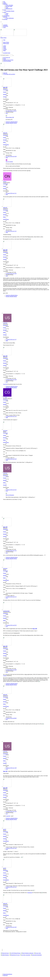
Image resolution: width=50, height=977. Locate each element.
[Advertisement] (11, 305)
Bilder (4, 142)
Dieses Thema (6, 42)
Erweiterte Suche (6, 52)
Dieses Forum (6, 43)
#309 (7, 460)
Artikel (4, 45)
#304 (7, 232)
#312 (7, 597)
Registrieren (5, 26)
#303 (7, 194)
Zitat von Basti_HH (10, 117)
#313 (7, 626)
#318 (7, 849)
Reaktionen (5, 89)
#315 (7, 719)
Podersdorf (30, 892)
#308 (7, 417)
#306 (7, 340)
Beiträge (5, 94)
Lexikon (5, 49)
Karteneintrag (6, 144)
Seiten (4, 50)
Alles (4, 39)
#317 (7, 813)
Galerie (4, 48)
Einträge (5, 96)
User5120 (5, 384)
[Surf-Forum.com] (14, 35)
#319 (7, 888)
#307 (7, 382)
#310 (7, 490)
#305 (7, 275)
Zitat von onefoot (9, 161)
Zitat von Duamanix (10, 495)
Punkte (4, 92)
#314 (7, 672)
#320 (7, 928)
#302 (7, 157)
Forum (4, 47)
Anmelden (5, 25)
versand (4, 675)
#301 (7, 113)
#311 (7, 553)
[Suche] (13, 55)
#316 (7, 769)
